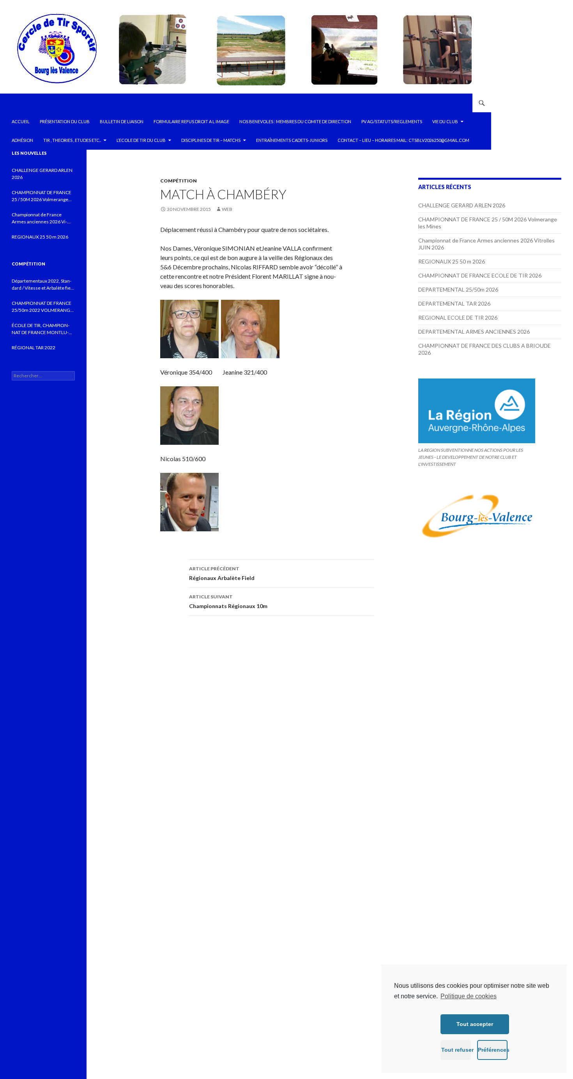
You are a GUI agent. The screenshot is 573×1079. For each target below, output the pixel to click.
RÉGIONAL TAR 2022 (33, 347)
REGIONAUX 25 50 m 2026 (451, 261)
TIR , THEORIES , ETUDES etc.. (72, 140)
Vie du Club (445, 121)
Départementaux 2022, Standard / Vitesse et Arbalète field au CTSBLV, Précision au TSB (43, 285)
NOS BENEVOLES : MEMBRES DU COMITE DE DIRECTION (295, 121)
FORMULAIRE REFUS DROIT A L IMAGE (191, 121)
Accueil (21, 121)
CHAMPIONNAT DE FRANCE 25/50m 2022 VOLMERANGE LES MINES (42, 307)
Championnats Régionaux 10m (228, 601)
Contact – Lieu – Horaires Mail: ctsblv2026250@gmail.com (403, 140)
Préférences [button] (493, 1050)
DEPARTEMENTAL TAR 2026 (454, 303)
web (227, 209)
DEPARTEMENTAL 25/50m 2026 (458, 289)
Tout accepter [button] (474, 1024)
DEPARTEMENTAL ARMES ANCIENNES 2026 (474, 331)
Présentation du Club (65, 121)
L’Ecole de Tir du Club (141, 140)
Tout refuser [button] (456, 1050)
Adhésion (22, 140)
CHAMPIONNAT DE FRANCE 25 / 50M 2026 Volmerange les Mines (41, 196)
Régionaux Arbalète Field (222, 573)
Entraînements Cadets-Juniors (291, 140)
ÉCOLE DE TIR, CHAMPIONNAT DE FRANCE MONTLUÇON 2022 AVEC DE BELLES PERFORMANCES (40, 329)
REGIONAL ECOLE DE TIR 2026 (457, 317)
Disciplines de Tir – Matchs (211, 140)
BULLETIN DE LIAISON (121, 121)
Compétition (178, 181)
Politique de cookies (468, 996)
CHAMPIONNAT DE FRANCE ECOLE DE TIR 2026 (479, 275)
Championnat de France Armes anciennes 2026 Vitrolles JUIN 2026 (39, 218)
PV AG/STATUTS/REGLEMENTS (391, 121)
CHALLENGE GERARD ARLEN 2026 (461, 205)
